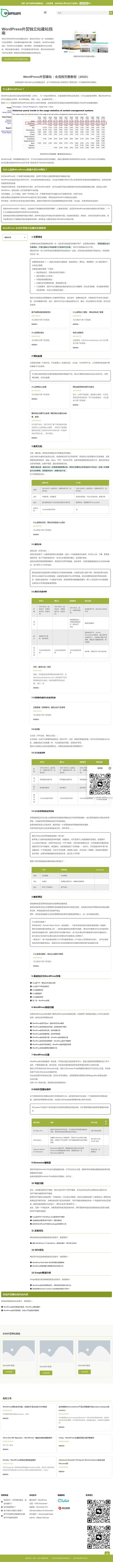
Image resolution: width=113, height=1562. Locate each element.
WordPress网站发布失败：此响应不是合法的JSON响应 (25, 1407)
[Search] (111, 13)
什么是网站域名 (38, 333)
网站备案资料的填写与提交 (83, 387)
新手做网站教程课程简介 (41, 312)
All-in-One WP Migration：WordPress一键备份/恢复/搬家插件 (27, 1438)
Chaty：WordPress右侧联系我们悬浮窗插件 (76, 1438)
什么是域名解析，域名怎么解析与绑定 (48, 954)
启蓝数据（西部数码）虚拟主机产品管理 (49, 707)
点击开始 (83, 3)
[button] (45, 12)
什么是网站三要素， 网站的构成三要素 (88, 312)
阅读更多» (35, 324)
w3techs (8, 103)
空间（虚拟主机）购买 (42, 667)
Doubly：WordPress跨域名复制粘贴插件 (19, 1460)
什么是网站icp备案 (39, 387)
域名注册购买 (78, 333)
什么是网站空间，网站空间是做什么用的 (49, 522)
